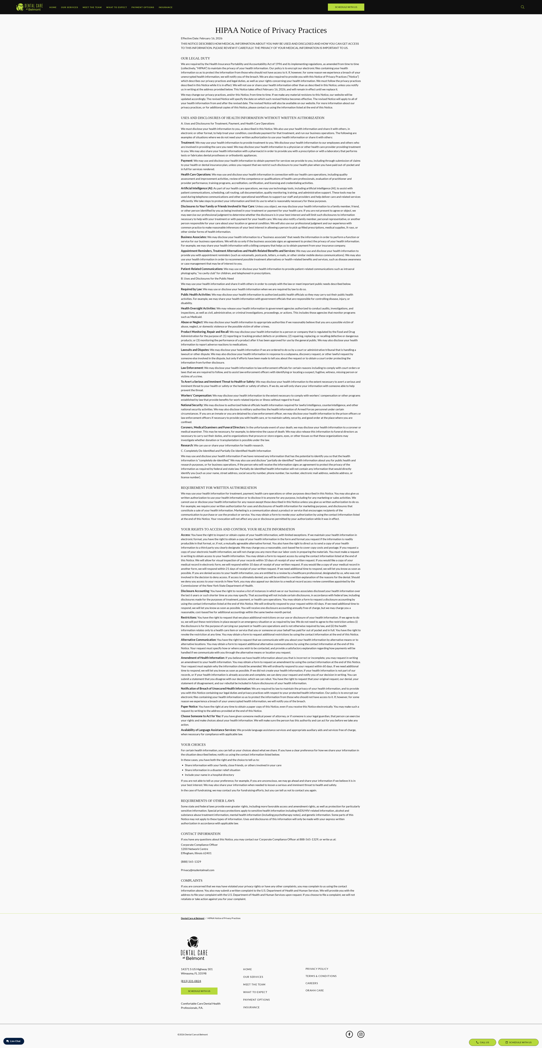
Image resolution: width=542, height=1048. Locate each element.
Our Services (69, 7)
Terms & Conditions (321, 976)
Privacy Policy (317, 968)
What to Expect (116, 7)
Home (53, 7)
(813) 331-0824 (191, 981)
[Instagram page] (360, 1034)
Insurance (166, 7)
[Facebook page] (349, 1034)
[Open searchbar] (523, 7)
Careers (312, 983)
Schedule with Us (346, 7)
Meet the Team (92, 7)
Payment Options (143, 7)
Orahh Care (315, 990)
